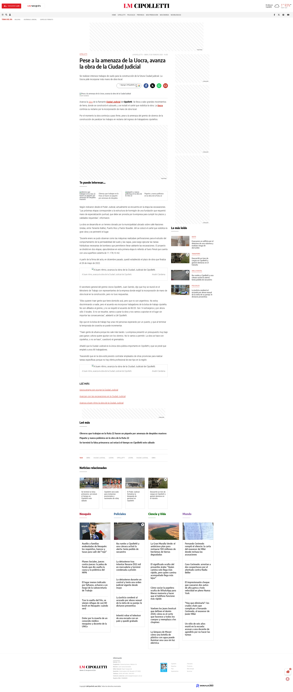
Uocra (160, 105)
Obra (153, 458)
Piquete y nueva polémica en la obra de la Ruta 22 (154, 194)
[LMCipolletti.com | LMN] (34, 6)
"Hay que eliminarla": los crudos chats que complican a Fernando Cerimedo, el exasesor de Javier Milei (197, 608)
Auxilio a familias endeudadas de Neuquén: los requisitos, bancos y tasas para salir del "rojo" (94, 547)
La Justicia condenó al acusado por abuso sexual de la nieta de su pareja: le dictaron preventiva (202, 293)
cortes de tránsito (46, 19)
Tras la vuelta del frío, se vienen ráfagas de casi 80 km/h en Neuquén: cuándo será (95, 604)
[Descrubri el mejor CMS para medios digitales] (204, 688)
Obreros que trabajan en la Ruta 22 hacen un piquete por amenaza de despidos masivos (108, 196)
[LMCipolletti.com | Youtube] (288, 15)
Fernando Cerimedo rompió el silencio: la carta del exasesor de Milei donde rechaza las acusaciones (198, 549)
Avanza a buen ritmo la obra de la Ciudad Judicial (101, 402)
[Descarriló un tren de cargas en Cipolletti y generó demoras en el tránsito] (158, 483)
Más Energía (164, 15)
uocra (130, 458)
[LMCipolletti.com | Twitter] (279, 15)
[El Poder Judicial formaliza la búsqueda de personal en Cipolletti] (135, 483)
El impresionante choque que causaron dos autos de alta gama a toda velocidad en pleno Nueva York (197, 588)
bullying (17, 19)
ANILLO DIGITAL (197, 271)
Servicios (189, 671)
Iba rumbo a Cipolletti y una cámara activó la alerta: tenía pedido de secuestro (202, 277)
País (172, 668)
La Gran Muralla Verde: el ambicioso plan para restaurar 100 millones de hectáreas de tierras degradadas (163, 549)
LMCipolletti (137, 55)
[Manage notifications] (287, 679)
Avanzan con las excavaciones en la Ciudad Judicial (103, 396)
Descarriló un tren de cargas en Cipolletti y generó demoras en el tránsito (158, 495)
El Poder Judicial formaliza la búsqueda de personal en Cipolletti (133, 496)
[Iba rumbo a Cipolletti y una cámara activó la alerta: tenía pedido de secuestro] (180, 275)
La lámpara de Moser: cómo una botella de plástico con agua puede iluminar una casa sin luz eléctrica (163, 637)
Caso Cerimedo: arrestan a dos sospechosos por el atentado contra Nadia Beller (198, 568)
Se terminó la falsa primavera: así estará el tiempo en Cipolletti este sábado (117, 442)
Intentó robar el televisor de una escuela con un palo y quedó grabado (128, 618)
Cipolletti (121, 15)
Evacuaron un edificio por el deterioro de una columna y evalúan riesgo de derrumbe (202, 244)
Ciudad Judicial (113, 101)
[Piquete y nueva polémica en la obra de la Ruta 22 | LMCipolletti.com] (133, 196)
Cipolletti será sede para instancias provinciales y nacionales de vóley (111, 495)
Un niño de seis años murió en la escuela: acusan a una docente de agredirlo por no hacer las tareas (197, 629)
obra (146, 55)
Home (114, 15)
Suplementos (174, 671)
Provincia (140, 15)
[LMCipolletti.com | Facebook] (274, 15)
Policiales (131, 15)
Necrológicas (176, 15)
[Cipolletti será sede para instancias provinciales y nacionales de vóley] (112, 483)
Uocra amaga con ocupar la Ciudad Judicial (99, 389)
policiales (195, 286)
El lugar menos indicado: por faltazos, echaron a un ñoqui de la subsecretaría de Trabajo (95, 586)
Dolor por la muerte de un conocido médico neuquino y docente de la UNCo (94, 622)
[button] (3, 14)
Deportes (173, 666)
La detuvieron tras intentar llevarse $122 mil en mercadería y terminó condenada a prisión (128, 565)
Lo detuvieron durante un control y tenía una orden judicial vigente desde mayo (128, 583)
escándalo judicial (30, 19)
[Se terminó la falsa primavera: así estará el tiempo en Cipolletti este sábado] (89, 483)
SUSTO (194, 237)
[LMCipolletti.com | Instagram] (283, 15)
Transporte (196, 254)
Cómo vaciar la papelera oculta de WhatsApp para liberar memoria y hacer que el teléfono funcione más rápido (163, 593)
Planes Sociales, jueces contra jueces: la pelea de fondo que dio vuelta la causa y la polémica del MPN (94, 567)
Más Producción (152, 15)
